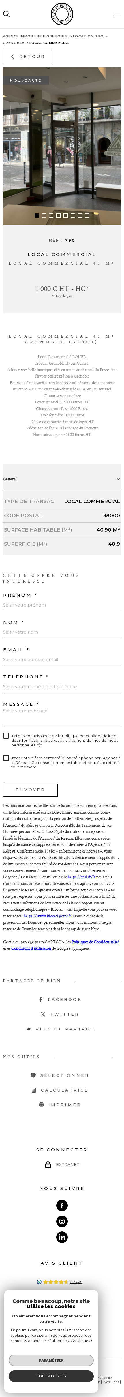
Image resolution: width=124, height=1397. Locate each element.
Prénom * (20, 595)
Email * (16, 649)
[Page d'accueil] (62, 14)
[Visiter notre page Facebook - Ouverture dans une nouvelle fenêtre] (62, 1205)
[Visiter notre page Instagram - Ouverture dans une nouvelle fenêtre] (62, 1221)
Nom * (14, 622)
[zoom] (62, 146)
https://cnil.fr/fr (81, 877)
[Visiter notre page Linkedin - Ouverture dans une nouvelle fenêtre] (62, 1237)
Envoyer (30, 790)
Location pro (88, 36)
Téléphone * (26, 677)
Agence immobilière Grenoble (35, 36)
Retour (32, 56)
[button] (37, 215)
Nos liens (111, 1382)
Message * (21, 704)
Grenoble (13, 43)
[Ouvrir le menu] (117, 14)
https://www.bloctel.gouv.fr (47, 916)
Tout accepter (51, 1376)
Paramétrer (51, 1360)
